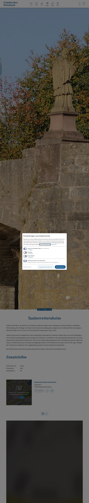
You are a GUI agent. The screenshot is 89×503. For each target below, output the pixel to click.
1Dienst (30, 250)
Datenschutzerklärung (45, 244)
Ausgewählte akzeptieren (45, 267)
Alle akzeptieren (60, 267)
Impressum (54, 244)
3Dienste (30, 257)
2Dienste (30, 253)
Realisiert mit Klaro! (27, 266)
